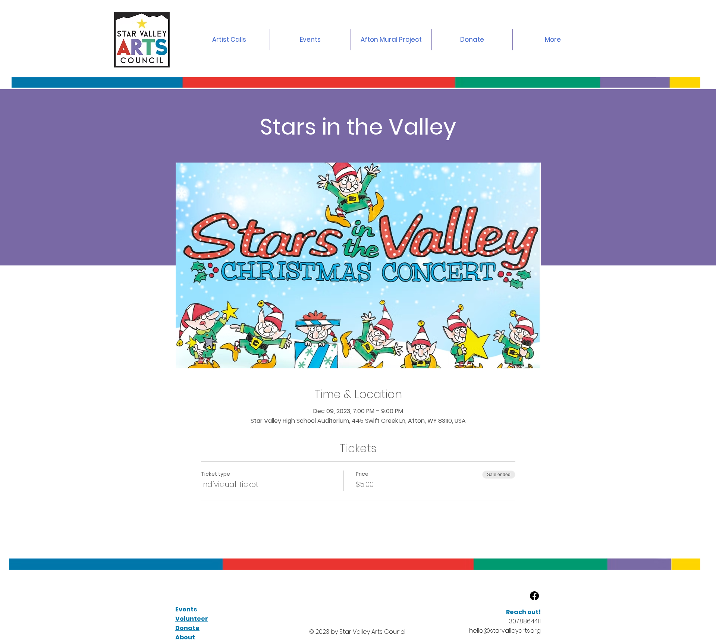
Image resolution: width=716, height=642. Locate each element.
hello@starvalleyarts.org (505, 630)
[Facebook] (534, 595)
